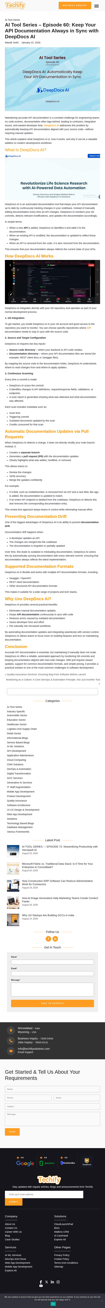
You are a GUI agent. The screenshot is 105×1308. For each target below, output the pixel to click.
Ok (53, 1304)
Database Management (20, 827)
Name (14, 957)
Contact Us (11, 1228)
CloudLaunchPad (63, 1224)
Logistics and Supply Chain (22, 729)
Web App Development (19, 814)
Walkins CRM (61, 1231)
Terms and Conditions (66, 1262)
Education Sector (16, 720)
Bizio (56, 1228)
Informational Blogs (17, 738)
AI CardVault (61, 1235)
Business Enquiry (75, 5)
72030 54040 (46, 1038)
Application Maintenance (20, 755)
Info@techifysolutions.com (34, 1048)
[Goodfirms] (87, 1161)
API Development (16, 751)
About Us (10, 1224)
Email (14, 968)
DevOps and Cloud (15, 1259)
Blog (7, 1235)
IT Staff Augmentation (19, 787)
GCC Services (15, 778)
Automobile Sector (17, 715)
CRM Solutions (15, 764)
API (89, 328)
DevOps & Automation (19, 769)
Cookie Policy (61, 1259)
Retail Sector (14, 733)
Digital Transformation (19, 773)
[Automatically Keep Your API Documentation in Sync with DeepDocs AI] (15, 5)
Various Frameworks (18, 831)
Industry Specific (16, 711)
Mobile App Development (20, 791)
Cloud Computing (16, 760)
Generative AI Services (19, 782)
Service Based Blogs (18, 742)
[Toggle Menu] (96, 6)
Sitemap (58, 1266)
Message (15, 980)
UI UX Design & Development (23, 809)
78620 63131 (41, 1042)
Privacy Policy (61, 1255)
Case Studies (12, 1239)
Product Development (19, 796)
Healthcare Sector (17, 724)
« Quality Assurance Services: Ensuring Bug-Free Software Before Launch (45, 674)
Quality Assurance (17, 800)
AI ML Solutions (15, 746)
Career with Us (13, 1231)
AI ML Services (13, 1255)
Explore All (60, 1239)
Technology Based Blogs (20, 823)
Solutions (12, 818)
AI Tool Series (14, 707)
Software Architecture (18, 805)
